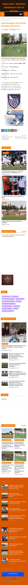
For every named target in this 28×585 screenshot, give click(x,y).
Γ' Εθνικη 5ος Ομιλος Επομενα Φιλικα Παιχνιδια (12, 221)
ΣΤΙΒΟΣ (16, 308)
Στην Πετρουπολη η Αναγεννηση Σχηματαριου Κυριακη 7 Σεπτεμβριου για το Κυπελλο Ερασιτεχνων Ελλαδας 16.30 (17, 383)
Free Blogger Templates (14, 582)
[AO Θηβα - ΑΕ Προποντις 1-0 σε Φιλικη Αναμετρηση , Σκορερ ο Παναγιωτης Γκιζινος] (5, 487)
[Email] (15, 130)
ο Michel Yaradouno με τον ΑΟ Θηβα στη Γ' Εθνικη (13, 196)
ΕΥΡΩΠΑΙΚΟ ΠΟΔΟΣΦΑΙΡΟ (9, 303)
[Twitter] (5, 130)
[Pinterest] (12, 130)
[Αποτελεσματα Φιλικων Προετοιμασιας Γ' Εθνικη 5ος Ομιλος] (5, 510)
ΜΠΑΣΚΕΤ (17, 306)
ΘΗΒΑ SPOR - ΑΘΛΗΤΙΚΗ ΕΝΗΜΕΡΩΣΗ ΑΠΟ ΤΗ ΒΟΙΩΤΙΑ (14, 7)
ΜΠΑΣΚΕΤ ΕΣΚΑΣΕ (8, 308)
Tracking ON (17, 575)
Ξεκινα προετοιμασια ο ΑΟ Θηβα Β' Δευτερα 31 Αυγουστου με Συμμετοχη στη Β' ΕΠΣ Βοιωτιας (7, 445)
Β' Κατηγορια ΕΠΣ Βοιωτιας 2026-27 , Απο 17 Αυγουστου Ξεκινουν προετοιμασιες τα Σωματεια (19, 468)
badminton (15, 296)
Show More (23, 425)
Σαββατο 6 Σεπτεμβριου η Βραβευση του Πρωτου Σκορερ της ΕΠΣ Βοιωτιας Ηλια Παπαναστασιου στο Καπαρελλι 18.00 (17, 373)
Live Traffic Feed (13, 573)
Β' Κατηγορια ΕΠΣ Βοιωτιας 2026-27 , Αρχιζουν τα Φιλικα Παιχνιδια (19, 444)
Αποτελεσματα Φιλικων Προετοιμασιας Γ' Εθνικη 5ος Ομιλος (17, 509)
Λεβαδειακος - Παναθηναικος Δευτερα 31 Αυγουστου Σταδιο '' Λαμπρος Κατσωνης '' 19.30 (16, 552)
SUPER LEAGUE (7, 296)
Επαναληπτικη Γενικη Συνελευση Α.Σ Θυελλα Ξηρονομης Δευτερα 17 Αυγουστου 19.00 (7, 468)
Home (14, 578)
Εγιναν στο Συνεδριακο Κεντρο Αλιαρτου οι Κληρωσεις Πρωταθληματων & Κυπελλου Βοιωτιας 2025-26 (16, 356)
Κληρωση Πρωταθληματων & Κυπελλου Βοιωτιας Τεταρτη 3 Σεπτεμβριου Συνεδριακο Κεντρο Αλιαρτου (14, 347)
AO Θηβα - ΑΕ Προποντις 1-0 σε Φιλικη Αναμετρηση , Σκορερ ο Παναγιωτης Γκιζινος (16, 487)
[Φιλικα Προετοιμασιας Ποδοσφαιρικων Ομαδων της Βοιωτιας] (5, 495)
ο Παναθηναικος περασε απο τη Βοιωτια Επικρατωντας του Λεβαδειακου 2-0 (12, 171)
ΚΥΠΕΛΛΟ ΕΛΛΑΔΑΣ (8, 306)
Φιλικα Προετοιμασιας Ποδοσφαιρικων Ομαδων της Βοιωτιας (16, 495)
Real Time (12, 575)
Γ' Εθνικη (19, 301)
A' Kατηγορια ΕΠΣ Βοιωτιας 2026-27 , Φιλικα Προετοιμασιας (17, 502)
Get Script (8, 575)
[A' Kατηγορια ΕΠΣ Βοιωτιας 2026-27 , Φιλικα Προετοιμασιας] (5, 503)
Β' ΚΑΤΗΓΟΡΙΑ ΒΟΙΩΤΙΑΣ (9, 301)
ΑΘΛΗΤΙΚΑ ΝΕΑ (20, 299)
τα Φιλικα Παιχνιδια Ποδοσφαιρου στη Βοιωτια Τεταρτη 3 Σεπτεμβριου (17, 365)
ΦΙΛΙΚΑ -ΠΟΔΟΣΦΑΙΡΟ (8, 311)
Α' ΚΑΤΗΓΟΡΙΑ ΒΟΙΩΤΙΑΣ (9, 299)
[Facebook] (2, 130)
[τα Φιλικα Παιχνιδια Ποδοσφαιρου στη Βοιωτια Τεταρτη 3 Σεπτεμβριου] (5, 365)
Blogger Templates (13, 580)
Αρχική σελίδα (5, 18)
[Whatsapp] (9, 130)
